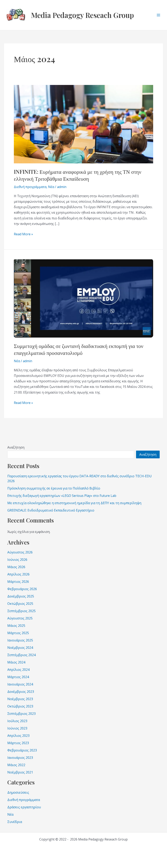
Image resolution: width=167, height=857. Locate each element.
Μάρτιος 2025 (18, 633)
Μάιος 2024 (16, 662)
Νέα (51, 187)
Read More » (23, 233)
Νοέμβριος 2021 (20, 772)
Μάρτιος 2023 (18, 743)
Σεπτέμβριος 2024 (21, 655)
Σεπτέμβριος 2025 (21, 611)
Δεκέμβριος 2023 (20, 691)
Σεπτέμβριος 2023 (21, 713)
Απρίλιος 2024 (18, 669)
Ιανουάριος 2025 (20, 640)
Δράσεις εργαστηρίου (24, 807)
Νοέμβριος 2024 (20, 647)
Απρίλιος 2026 (18, 574)
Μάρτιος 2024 (18, 677)
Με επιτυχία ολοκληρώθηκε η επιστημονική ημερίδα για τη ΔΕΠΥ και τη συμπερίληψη (74, 503)
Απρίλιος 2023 (18, 735)
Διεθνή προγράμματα (30, 187)
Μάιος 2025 (16, 625)
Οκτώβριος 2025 (20, 603)
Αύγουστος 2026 (20, 552)
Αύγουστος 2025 (20, 618)
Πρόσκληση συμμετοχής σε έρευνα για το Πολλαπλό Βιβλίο (53, 488)
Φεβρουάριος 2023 (22, 750)
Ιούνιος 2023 (17, 728)
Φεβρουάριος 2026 (22, 589)
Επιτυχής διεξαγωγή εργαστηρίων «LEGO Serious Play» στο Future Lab (61, 495)
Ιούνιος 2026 (17, 559)
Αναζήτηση (15, 447)
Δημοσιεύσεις (18, 792)
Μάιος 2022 (16, 765)
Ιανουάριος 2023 (20, 757)
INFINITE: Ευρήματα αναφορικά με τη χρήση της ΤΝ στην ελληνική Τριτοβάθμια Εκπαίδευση (77, 175)
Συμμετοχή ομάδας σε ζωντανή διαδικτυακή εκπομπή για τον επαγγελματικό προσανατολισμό (78, 349)
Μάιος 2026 (16, 567)
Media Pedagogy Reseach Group (82, 15)
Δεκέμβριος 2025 (20, 596)
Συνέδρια (14, 822)
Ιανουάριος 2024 (20, 684)
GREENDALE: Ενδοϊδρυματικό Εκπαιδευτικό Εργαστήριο (50, 510)
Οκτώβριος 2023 (20, 706)
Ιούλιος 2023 (17, 721)
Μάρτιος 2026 (18, 581)
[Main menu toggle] (158, 15)
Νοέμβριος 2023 (20, 699)
